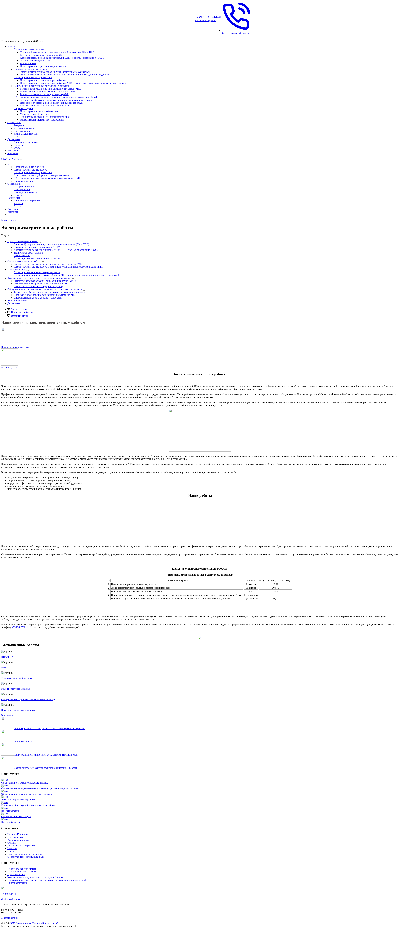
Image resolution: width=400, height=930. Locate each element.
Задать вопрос (8, 220)
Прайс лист (200, 610)
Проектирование (17, 269)
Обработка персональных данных (26, 856)
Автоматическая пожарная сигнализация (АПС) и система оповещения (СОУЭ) (62, 57)
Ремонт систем (28, 63)
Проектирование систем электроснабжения (43, 80)
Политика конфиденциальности (25, 854)
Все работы (7, 715)
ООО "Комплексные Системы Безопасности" (33, 923)
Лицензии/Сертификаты (27, 200)
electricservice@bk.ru (205, 20)
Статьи (17, 147)
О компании (14, 122)
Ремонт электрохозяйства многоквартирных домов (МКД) (51, 88)
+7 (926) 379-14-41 (21, 627)
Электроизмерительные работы (30, 69)
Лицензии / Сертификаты (27, 142)
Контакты (13, 153)
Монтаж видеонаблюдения (34, 114)
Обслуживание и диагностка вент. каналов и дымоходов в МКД (48, 178)
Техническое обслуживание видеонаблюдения (44, 117)
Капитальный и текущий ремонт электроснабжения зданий (40, 278)
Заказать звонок (19, 309)
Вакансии (13, 150)
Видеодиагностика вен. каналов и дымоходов (44, 105)
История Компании (24, 128)
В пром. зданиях (10, 367)
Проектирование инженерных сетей (33, 77)
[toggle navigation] (21, 159)
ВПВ (4, 667)
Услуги (11, 46)
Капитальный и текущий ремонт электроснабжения (41, 86)
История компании (24, 186)
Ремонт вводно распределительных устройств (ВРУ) (48, 91)
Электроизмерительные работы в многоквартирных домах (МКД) (55, 71)
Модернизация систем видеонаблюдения (42, 119)
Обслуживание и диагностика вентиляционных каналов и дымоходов (45, 289)
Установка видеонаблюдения (16, 678)
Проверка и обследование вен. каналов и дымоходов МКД (51, 102)
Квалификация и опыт (26, 133)
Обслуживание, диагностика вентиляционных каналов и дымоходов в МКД (48, 880)
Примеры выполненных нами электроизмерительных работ (46, 754)
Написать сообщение (22, 312)
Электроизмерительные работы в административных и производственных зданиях (64, 74)
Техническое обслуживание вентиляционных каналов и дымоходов (56, 100)
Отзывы (18, 136)
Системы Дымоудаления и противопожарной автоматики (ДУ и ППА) (57, 52)
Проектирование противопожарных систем (43, 66)
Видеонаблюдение (23, 108)
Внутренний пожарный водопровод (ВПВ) (43, 55)
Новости (18, 145)
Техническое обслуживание (35, 60)
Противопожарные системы (29, 49)
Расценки (19, 125)
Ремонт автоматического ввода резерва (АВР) (44, 94)
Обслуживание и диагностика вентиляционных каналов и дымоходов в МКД (55, 97)
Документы (14, 139)
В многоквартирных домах (15, 347)
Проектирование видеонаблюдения (39, 111)
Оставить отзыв (19, 315)
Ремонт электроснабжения (15, 688)
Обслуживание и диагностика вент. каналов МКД (28, 699)
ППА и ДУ (7, 657)
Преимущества (22, 131)
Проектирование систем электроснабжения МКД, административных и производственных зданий (73, 83)
